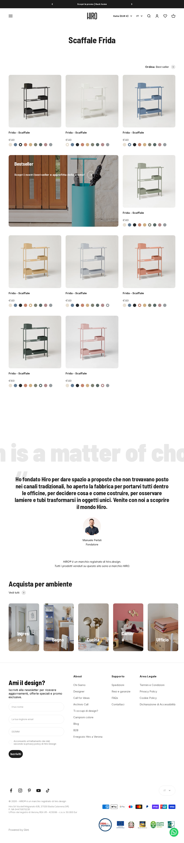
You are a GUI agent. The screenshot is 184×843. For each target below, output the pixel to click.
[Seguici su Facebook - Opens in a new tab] (11, 790)
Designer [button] (78, 691)
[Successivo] (131, 4)
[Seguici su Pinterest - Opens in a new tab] (29, 790)
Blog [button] (76, 723)
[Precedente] (52, 4)
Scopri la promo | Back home (92, 4)
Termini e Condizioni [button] (152, 685)
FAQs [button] (115, 698)
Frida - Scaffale (19, 132)
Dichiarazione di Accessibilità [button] (157, 704)
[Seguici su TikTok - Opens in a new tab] (47, 790)
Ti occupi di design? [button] (85, 711)
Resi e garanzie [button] (121, 691)
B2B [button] (75, 730)
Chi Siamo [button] (79, 685)
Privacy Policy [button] (148, 691)
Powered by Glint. (19, 829)
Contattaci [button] (118, 704)
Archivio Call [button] (80, 704)
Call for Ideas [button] (81, 698)
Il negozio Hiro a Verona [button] (87, 736)
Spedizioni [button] (118, 685)
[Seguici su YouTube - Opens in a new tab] (38, 790)
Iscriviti (15, 754)
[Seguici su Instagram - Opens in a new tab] (20, 790)
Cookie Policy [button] (148, 698)
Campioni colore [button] (83, 717)
